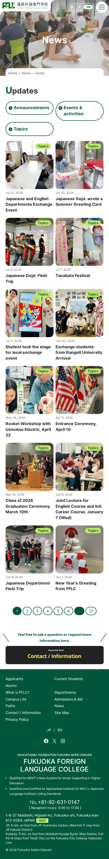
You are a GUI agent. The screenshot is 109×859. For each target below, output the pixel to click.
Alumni (11, 685)
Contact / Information (23, 712)
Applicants (14, 679)
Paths (10, 706)
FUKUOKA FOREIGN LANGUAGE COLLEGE (54, 763)
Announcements (31, 107)
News (59, 706)
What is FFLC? (17, 692)
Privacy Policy (17, 719)
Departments (65, 692)
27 (91, 611)
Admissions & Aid (69, 699)
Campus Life (16, 699)
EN (88, 7)
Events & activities (74, 110)
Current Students (69, 679)
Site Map (62, 712)
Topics (21, 128)
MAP (42, 820)
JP (79, 7)
